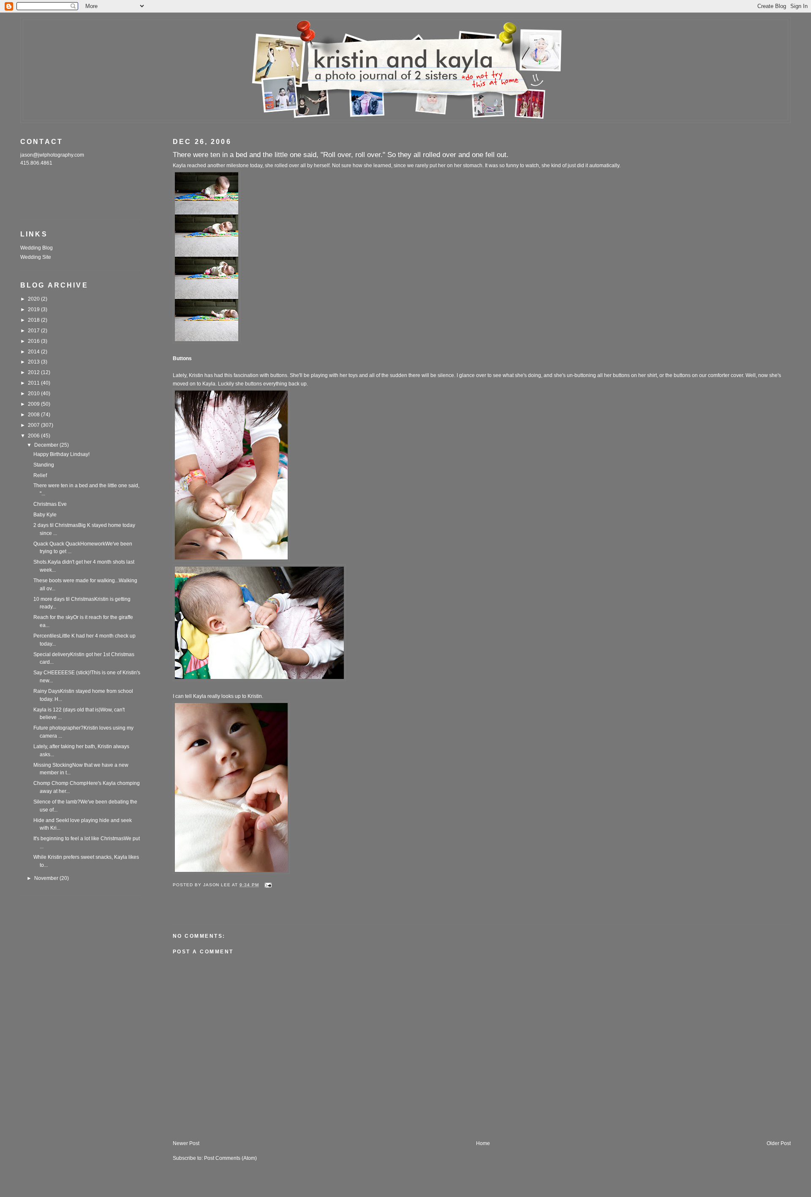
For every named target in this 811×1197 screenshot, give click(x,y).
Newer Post (186, 1143)
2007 (34, 425)
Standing (43, 465)
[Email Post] (268, 884)
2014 (34, 352)
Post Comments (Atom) (230, 1158)
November (47, 878)
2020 (34, 299)
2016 (34, 341)
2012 (34, 372)
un (570, 375)
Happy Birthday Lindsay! (61, 454)
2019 (34, 309)
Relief (40, 475)
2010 (34, 393)
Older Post (779, 1143)
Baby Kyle (45, 515)
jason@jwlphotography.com (52, 155)
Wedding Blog (36, 248)
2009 (34, 404)
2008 (34, 415)
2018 (34, 320)
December (47, 445)
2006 (34, 436)
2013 (34, 362)
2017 (34, 331)
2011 (34, 383)
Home (483, 1143)
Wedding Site (35, 257)
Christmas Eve (50, 504)
